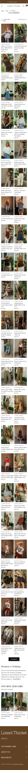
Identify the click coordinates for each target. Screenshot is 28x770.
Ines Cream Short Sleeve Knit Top (6, 163)
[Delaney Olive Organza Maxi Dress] (20, 63)
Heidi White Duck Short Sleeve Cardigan (6, 649)
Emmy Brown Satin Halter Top (6, 133)
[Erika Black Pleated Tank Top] (20, 320)
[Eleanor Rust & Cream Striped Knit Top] (7, 290)
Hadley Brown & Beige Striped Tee (6, 191)
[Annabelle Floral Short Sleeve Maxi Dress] (20, 404)
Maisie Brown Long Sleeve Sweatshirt (20, 534)
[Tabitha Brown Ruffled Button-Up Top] (20, 290)
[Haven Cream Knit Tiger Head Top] (20, 549)
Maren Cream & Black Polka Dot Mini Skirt (7, 476)
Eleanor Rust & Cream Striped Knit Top (6, 304)
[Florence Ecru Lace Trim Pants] (20, 177)
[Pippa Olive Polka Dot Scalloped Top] (20, 492)
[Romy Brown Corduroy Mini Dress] (7, 434)
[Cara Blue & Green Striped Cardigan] (7, 320)
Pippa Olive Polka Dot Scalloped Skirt (6, 534)
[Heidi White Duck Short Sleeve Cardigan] (7, 635)
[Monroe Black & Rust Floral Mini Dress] (20, 434)
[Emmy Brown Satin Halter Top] (7, 119)
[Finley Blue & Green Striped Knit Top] (7, 348)
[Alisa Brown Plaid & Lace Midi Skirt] (7, 701)
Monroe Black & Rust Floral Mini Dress (20, 448)
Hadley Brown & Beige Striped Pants (20, 163)
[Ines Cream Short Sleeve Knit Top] (7, 149)
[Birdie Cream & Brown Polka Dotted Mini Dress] (7, 549)
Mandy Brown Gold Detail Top (20, 276)
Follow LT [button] (4, 738)
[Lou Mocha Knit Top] (7, 205)
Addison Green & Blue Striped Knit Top (19, 649)
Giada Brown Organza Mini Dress (7, 77)
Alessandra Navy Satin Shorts (19, 592)
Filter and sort (6, 20)
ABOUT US (5, 752)
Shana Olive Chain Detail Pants (19, 390)
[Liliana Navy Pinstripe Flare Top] (20, 233)
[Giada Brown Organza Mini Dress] (7, 63)
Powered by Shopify (18, 764)
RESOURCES (6, 757)
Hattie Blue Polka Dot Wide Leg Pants (7, 105)
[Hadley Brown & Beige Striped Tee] (7, 177)
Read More (17, 679)
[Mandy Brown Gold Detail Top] (20, 262)
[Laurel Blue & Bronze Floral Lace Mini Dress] (20, 33)
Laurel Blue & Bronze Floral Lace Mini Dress (20, 47)
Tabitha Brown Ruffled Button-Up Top (19, 304)
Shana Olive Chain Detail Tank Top (6, 418)
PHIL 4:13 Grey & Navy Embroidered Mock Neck (6, 47)
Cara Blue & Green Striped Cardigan (6, 334)
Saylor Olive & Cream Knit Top (7, 592)
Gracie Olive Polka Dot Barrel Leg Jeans (7, 390)
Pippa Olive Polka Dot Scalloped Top (19, 506)
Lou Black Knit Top (7, 275)
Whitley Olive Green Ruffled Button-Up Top (20, 477)
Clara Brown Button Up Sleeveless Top (7, 247)
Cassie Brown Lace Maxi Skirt (19, 105)
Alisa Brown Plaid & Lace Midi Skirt (7, 715)
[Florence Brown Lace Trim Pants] (20, 348)
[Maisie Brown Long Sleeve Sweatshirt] (20, 520)
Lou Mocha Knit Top (7, 218)
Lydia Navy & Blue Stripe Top (19, 219)
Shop (7, 10)
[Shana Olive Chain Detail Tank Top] (7, 404)
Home (2, 10)
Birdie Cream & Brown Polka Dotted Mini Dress (7, 563)
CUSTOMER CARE (8, 746)
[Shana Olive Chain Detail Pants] (20, 376)
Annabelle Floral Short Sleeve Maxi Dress (19, 419)
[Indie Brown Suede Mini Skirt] (7, 607)
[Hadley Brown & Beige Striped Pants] (20, 149)
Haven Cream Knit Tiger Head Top (19, 563)
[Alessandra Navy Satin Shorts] (20, 578)
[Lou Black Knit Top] (7, 262)
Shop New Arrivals (7, 689)
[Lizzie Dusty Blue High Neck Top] (7, 492)
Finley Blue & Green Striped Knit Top (7, 362)
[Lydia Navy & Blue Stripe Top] (20, 205)
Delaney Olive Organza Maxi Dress (20, 77)
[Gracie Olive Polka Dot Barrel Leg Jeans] (7, 376)
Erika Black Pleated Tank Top (20, 334)
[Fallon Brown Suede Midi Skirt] (20, 607)
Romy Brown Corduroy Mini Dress (7, 448)
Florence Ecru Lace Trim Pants (19, 191)
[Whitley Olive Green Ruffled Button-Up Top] (20, 462)
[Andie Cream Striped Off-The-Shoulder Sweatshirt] (20, 119)
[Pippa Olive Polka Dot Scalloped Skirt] (7, 520)
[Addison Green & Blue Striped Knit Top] (20, 635)
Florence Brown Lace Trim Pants (20, 362)
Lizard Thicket (5, 44)
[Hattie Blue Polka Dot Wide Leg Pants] (7, 91)
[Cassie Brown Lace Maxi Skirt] (20, 91)
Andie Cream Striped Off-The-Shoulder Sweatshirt (20, 134)
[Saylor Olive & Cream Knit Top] (7, 578)
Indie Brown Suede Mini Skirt (6, 621)
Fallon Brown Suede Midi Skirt (20, 621)
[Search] (23, 6)
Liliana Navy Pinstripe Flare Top (20, 247)
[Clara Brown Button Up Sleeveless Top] (7, 233)
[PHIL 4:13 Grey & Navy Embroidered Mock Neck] (7, 33)
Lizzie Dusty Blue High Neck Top (6, 506)
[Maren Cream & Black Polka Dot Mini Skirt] (7, 462)
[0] (26, 6)
